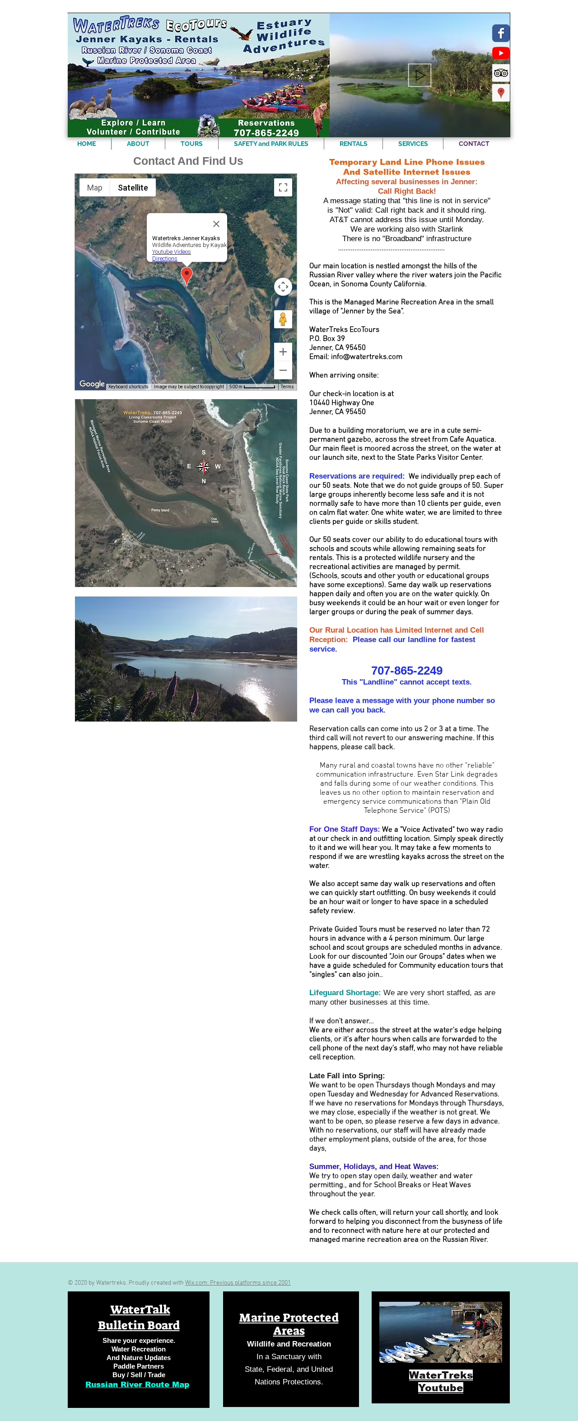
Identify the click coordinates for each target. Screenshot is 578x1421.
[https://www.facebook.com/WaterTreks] (501, 33)
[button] (498, 127)
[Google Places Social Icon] (501, 93)
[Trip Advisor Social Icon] (501, 73)
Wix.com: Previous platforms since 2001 (238, 1283)
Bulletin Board (139, 1325)
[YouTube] (501, 53)
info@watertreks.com (366, 357)
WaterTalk (140, 1309)
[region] (139, 1349)
